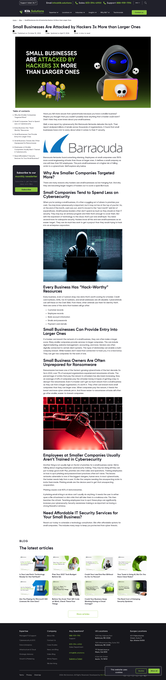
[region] (133, 670)
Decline (141, 671)
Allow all (154, 671)
